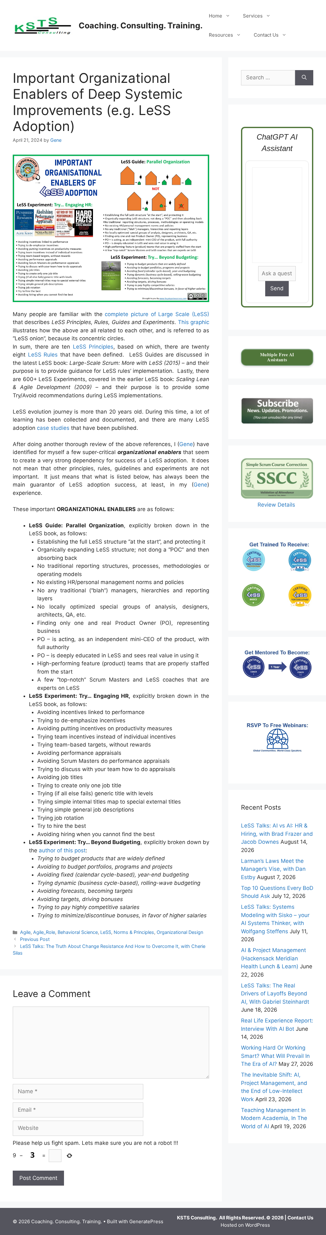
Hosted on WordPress (245, 1225)
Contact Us (266, 35)
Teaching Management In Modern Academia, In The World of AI (274, 1118)
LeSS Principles (93, 346)
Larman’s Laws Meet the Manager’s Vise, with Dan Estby (273, 869)
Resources (221, 35)
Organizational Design (180, 932)
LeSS (105, 932)
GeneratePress (146, 1221)
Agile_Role (44, 932)
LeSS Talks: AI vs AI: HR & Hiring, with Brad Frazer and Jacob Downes (277, 833)
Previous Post (35, 939)
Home (215, 16)
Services (253, 16)
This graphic (193, 322)
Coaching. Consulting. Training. (140, 25)
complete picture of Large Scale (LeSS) (157, 314)
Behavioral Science (78, 932)
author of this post (62, 850)
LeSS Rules (43, 354)
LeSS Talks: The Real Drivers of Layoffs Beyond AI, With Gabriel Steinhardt (275, 993)
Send (277, 288)
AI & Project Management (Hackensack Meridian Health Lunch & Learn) (273, 958)
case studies (53, 428)
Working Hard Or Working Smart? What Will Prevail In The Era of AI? (275, 1055)
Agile (25, 932)
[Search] (304, 77)
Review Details (277, 505)
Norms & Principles (134, 932)
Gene (186, 444)
